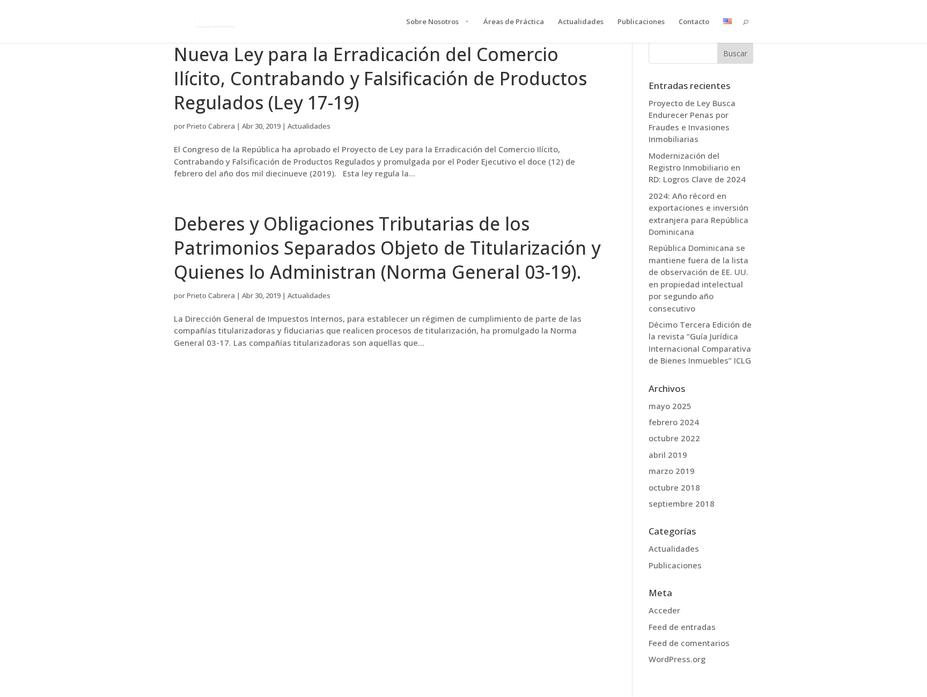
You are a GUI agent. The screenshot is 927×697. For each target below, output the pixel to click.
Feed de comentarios (689, 642)
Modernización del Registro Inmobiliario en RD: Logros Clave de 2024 (697, 167)
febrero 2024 (674, 422)
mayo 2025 (670, 406)
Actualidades (581, 22)
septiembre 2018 (682, 503)
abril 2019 (668, 454)
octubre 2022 (674, 438)
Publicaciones (641, 22)
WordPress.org (677, 659)
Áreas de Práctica (513, 22)
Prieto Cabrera (211, 126)
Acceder (664, 610)
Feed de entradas (682, 626)
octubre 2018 (674, 487)
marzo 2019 (672, 470)
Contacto (694, 22)
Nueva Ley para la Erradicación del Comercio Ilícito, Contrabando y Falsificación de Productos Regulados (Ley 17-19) (380, 78)
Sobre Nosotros (432, 22)
